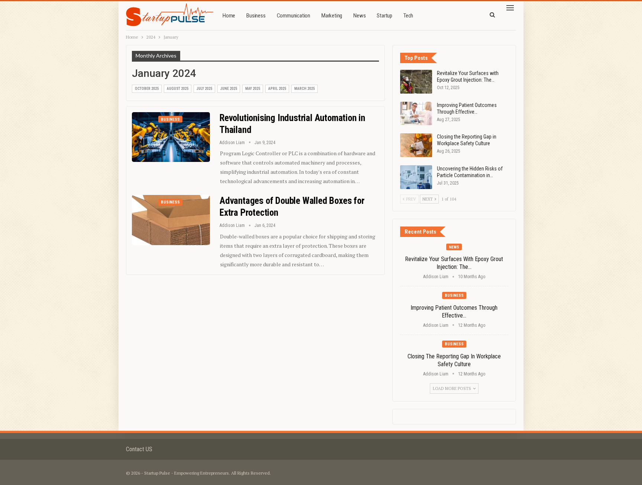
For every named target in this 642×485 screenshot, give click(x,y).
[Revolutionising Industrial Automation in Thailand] (171, 137)
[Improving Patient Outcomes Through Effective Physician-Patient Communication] (416, 114)
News (359, 15)
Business (255, 15)
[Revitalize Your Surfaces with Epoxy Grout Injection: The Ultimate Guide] (416, 82)
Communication (293, 15)
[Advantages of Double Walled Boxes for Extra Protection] (171, 220)
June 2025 (228, 89)
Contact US (139, 449)
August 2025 (177, 89)
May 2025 (252, 89)
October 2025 (147, 89)
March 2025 (304, 89)
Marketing (331, 15)
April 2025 (277, 89)
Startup (384, 15)
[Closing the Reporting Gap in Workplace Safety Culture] (416, 145)
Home (229, 15)
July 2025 (204, 89)
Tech (408, 15)
